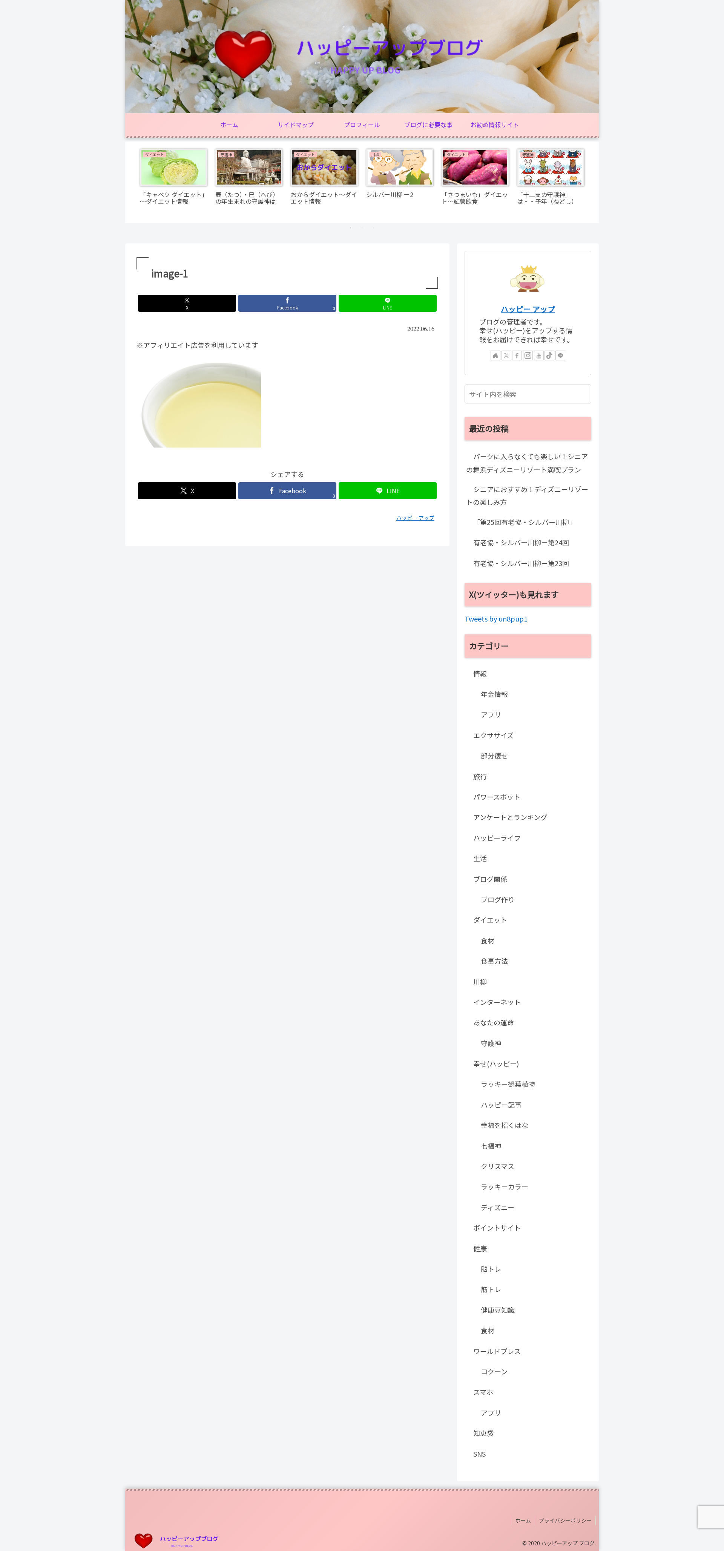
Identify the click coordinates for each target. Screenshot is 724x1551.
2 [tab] (362, 228)
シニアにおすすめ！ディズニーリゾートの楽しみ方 (527, 495)
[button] (584, 393)
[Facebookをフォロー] (517, 355)
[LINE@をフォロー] (560, 355)
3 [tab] (373, 228)
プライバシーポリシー (565, 1520)
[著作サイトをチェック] (495, 355)
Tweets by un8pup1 (496, 618)
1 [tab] (350, 228)
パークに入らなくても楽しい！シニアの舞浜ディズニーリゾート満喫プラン (527, 462)
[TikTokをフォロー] (549, 355)
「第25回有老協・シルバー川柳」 (524, 522)
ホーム (523, 1520)
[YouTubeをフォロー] (539, 355)
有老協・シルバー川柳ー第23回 (521, 563)
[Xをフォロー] (506, 355)
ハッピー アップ (528, 308)
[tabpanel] (173, 181)
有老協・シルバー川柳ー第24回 (521, 542)
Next (593, 182)
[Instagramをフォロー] (528, 355)
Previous (131, 182)
